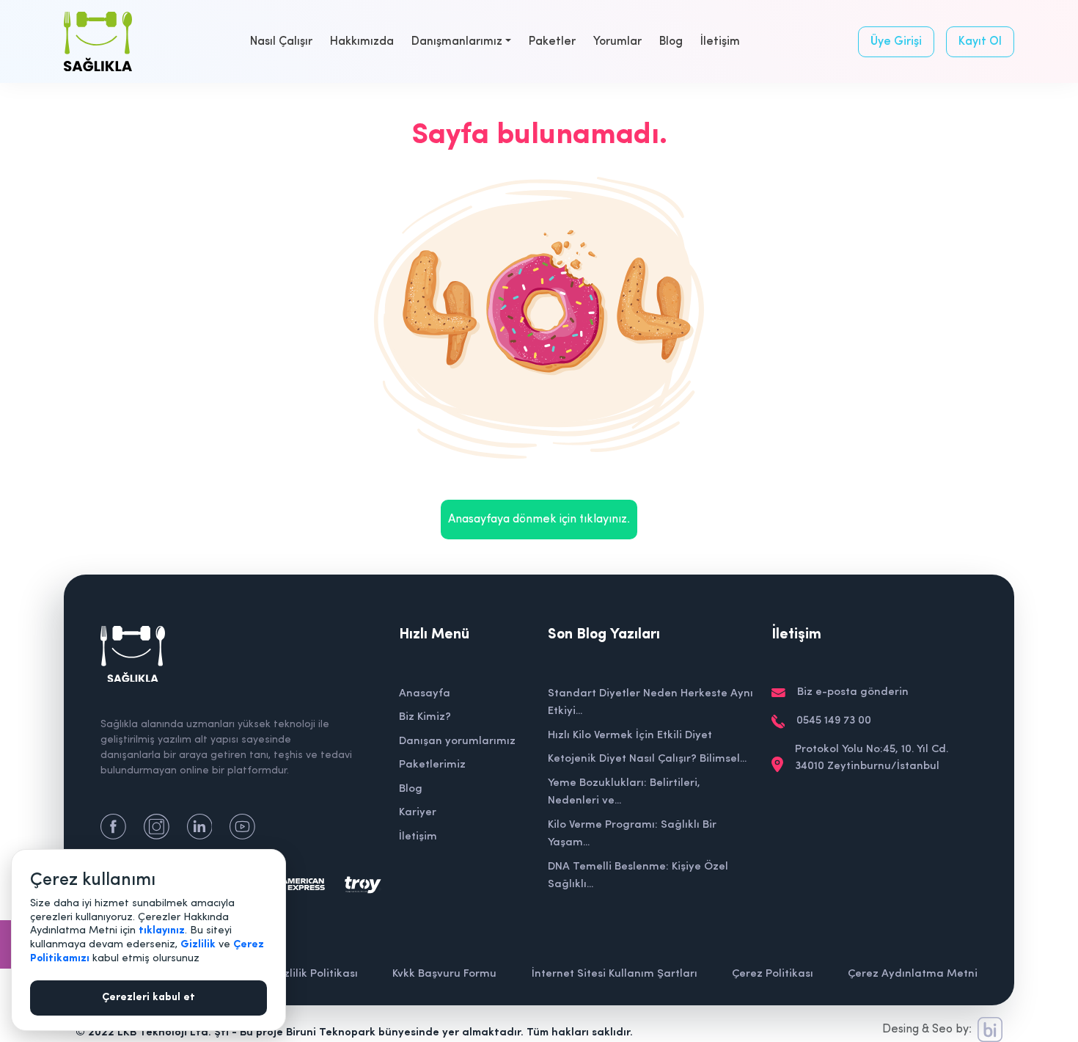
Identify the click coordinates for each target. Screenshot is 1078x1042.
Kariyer (417, 812)
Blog (671, 42)
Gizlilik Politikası (315, 974)
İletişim (720, 42)
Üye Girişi (896, 42)
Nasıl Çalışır (281, 42)
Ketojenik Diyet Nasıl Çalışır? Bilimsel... (647, 759)
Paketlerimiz (432, 764)
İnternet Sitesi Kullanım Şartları (614, 974)
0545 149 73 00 (833, 720)
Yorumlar (617, 42)
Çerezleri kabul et (148, 997)
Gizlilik (198, 944)
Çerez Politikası (772, 974)
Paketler (552, 42)
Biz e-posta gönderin (853, 692)
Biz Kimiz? (425, 717)
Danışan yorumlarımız (457, 741)
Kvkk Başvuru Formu (444, 974)
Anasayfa (424, 693)
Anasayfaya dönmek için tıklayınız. (539, 519)
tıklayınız (162, 930)
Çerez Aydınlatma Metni (913, 974)
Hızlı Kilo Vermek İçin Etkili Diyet (630, 735)
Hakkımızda (362, 42)
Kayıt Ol (980, 42)
